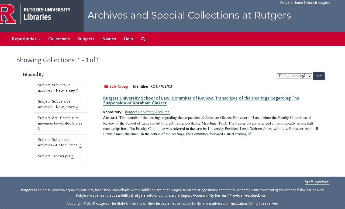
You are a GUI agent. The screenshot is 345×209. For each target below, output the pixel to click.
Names (109, 39)
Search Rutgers (318, 3)
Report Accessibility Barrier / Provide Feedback (220, 195)
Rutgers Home (291, 3)
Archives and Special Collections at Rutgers (189, 15)
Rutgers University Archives (147, 112)
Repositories (24, 39)
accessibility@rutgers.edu (131, 195)
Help (128, 39)
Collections (59, 39)
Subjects (86, 39)
